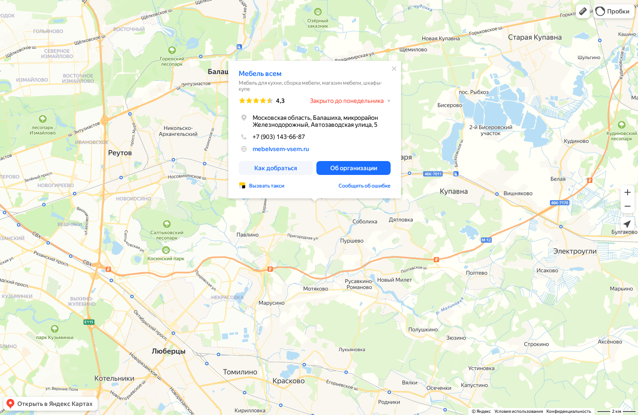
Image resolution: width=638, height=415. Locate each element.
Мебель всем (260, 73)
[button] (583, 11)
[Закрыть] (394, 68)
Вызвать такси (266, 186)
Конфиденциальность (568, 411)
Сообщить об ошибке (365, 186)
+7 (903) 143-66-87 (279, 136)
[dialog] (314, 129)
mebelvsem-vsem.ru (281, 148)
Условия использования (518, 411)
